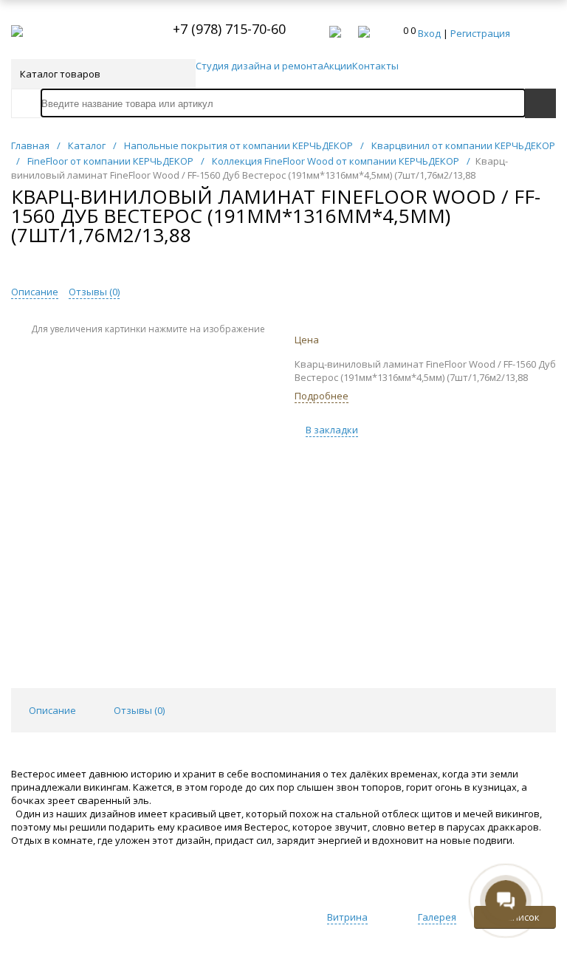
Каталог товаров (60, 73)
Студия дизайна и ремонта (259, 65)
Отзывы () (94, 291)
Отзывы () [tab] (139, 710)
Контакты (375, 65)
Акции (337, 65)
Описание (34, 291)
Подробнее (321, 395)
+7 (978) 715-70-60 (229, 29)
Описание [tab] (52, 710)
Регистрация (480, 33)
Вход (429, 33)
